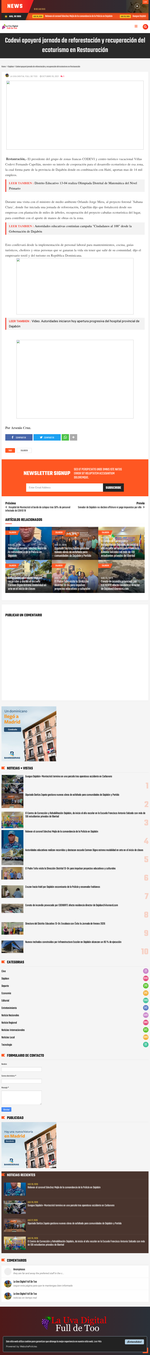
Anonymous (19, 1269)
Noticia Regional (9, 1022)
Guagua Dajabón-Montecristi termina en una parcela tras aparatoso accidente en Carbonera (68, 776)
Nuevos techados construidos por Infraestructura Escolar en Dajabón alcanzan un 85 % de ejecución (73, 942)
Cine (3, 971)
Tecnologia (6, 1045)
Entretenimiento (9, 1008)
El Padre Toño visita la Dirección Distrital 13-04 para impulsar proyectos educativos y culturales (72, 585)
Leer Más (98, 1342)
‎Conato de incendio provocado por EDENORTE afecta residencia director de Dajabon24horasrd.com (120, 585)
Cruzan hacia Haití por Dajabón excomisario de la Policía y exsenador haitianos (62, 887)
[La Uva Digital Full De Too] (75, 1332)
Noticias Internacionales (13, 1030)
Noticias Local (8, 1037)
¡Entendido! (134, 1341)
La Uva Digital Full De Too (25, 1282)
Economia (6, 993)
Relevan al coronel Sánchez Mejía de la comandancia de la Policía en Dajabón (70, 16)
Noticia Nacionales (10, 1015)
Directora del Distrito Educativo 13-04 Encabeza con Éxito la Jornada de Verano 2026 (65, 923)
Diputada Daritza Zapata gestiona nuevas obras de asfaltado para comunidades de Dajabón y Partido (73, 552)
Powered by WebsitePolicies (21, 1346)
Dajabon (24, 451)
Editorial (5, 1000)
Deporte (5, 986)
